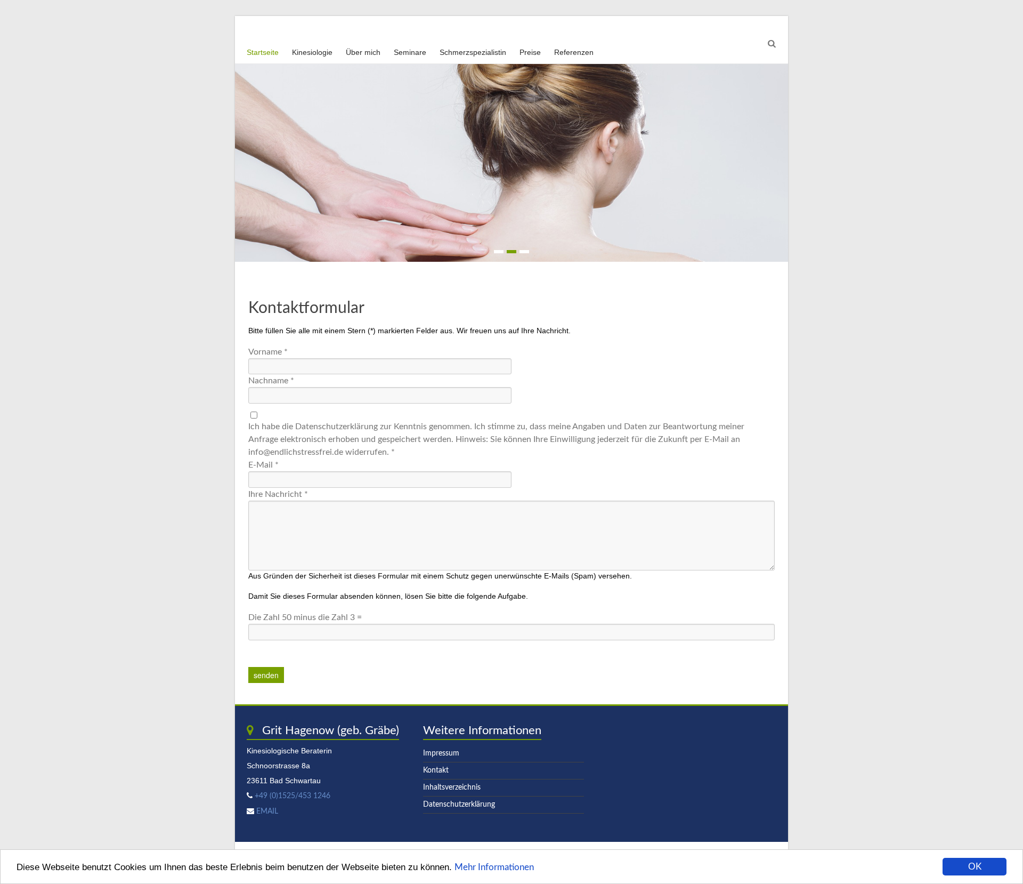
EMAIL (267, 811)
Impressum (441, 753)
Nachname (271, 380)
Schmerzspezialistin (473, 52)
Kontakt (436, 770)
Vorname (268, 352)
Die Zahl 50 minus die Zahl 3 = (305, 617)
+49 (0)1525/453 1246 (291, 796)
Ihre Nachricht (278, 494)
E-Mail (263, 465)
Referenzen (574, 52)
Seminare (410, 52)
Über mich (363, 52)
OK (974, 866)
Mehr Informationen (494, 867)
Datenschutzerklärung (459, 804)
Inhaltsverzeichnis (452, 787)
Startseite (263, 52)
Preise (530, 52)
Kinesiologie (312, 52)
